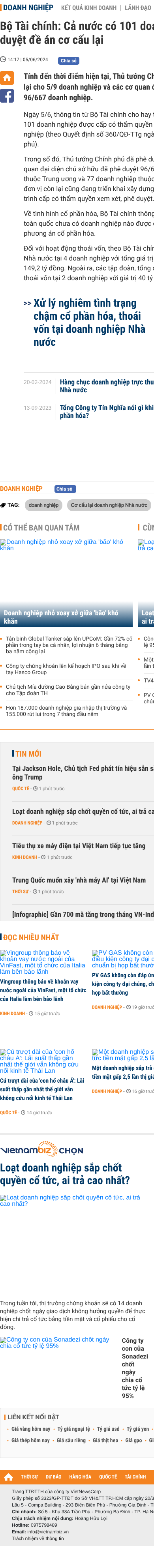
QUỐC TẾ (108, 1477)
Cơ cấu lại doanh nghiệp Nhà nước (109, 504)
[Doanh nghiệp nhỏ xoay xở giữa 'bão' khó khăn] (66, 583)
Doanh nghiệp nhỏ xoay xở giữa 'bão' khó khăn (61, 617)
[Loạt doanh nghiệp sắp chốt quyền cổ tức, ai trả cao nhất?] (74, 1244)
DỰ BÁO (54, 1477)
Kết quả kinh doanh (88, 7)
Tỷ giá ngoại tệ (74, 1429)
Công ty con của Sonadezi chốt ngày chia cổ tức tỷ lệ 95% (135, 1368)
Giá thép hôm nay (30, 1440)
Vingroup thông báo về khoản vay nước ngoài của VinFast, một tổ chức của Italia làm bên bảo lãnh (43, 990)
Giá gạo (133, 1440)
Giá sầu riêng (71, 1440)
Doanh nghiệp (28, 7)
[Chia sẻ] (7, 96)
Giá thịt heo (105, 1440)
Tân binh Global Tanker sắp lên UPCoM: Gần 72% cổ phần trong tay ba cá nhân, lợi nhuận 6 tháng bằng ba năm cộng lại (69, 645)
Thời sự (20, 891)
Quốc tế (20, 788)
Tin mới (28, 754)
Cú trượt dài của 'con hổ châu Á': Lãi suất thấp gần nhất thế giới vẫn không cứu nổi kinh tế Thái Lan (42, 1089)
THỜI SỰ (29, 1477)
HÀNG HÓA (80, 1477)
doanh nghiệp (43, 504)
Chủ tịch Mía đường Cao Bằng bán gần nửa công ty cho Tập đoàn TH (68, 690)
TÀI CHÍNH (135, 1477)
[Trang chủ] (7, 78)
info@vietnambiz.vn (48, 1532)
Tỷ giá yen (138, 1429)
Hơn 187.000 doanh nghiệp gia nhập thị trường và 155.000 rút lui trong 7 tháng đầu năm (66, 711)
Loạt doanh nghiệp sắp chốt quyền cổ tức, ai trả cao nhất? (65, 1174)
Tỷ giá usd (108, 1429)
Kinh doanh (24, 857)
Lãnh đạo (138, 7)
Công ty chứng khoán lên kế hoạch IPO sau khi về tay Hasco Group (66, 669)
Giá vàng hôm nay (31, 1429)
